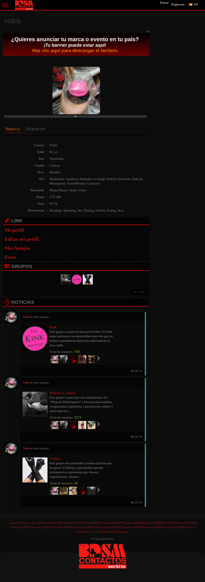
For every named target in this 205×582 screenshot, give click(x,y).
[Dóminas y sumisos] (65, 279)
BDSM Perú (161, 522)
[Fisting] (87, 279)
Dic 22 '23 (136, 371)
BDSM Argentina (65, 522)
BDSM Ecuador (179, 522)
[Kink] (76, 279)
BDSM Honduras (144, 527)
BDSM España (120, 531)
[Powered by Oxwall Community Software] (102, 556)
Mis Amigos (17, 248)
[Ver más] (98, 358)
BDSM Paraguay (123, 522)
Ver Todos (139, 291)
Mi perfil (14, 230)
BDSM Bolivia (143, 522)
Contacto (12, 522)
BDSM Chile (84, 522)
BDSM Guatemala (166, 527)
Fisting (54, 458)
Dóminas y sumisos (63, 393)
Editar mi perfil (21, 239)
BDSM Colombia (53, 527)
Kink (53, 327)
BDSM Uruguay (102, 522)
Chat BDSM (103, 531)
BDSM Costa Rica (75, 527)
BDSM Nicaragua (98, 527)
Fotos (10, 257)
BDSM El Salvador (121, 527)
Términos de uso (29, 522)
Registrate (178, 4)
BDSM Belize (186, 527)
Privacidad (47, 522)
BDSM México (85, 531)
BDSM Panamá (32, 527)
